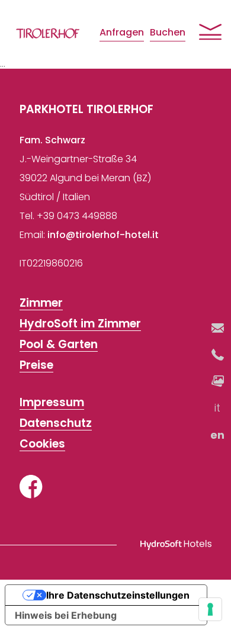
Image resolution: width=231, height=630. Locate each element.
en (218, 434)
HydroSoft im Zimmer (80, 324)
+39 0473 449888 (77, 216)
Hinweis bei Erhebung (66, 615)
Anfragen (122, 32)
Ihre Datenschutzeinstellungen (118, 595)
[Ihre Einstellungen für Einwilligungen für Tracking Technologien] (210, 609)
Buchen (167, 32)
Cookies (42, 444)
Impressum (52, 403)
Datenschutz (56, 423)
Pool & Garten (59, 345)
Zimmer (41, 303)
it (218, 407)
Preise (36, 365)
